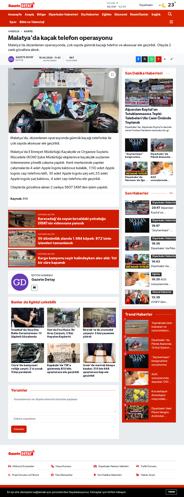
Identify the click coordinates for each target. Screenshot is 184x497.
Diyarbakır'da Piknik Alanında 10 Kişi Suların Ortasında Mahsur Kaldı (164, 246)
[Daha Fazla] (159, 59)
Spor (13, 22)
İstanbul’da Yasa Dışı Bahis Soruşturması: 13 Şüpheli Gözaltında (26, 333)
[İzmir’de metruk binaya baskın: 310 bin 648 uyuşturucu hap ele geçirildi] (99, 352)
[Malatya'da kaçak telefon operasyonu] (63, 100)
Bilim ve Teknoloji (32, 22)
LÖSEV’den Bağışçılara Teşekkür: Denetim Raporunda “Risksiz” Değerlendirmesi (162, 300)
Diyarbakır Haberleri (63, 14)
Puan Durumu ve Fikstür (25, 475)
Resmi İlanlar (139, 14)
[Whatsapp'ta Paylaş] (151, 59)
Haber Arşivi (148, 475)
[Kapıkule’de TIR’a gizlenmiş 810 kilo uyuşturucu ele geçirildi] (63, 352)
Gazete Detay (43, 279)
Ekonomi (120, 14)
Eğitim (106, 14)
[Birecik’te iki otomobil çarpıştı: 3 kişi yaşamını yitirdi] (99, 317)
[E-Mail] (34, 288)
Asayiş (29, 14)
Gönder (19, 429)
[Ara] (170, 14)
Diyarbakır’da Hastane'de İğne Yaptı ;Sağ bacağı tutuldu (162, 264)
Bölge (41, 14)
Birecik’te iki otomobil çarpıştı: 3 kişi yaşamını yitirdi (98, 333)
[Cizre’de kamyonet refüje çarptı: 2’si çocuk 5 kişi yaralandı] (27, 352)
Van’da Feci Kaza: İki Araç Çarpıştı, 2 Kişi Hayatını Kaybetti (61, 333)
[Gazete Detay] (19, 282)
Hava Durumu (63, 466)
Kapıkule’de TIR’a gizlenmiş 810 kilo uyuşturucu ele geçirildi (63, 369)
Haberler (13, 31)
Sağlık (155, 14)
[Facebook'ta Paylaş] (138, 59)
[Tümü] (171, 193)
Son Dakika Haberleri (109, 475)
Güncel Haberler (162, 292)
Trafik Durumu (149, 466)
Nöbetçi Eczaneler (23, 466)
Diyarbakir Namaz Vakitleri (113, 466)
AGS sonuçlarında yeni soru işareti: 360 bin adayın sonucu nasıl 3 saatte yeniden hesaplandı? (161, 282)
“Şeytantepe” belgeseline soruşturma (160, 228)
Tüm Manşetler (64, 475)
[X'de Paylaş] (145, 59)
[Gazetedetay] (21, 5)
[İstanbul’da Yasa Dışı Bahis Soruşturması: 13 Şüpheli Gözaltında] (27, 317)
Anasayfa (15, 14)
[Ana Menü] (170, 22)
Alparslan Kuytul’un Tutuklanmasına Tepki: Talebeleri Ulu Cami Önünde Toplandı (164, 210)
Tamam (171, 492)
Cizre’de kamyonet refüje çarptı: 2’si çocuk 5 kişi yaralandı (27, 369)
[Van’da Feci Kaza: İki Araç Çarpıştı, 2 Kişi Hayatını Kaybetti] (63, 317)
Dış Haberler (90, 14)
